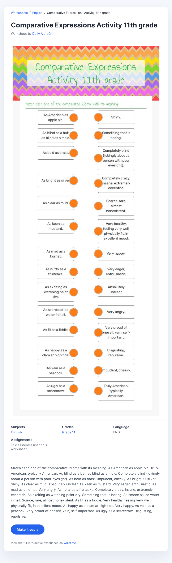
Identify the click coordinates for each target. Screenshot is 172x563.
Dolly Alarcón (42, 34)
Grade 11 (68, 432)
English (37, 12)
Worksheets (19, 12)
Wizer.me (70, 543)
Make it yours (28, 529)
